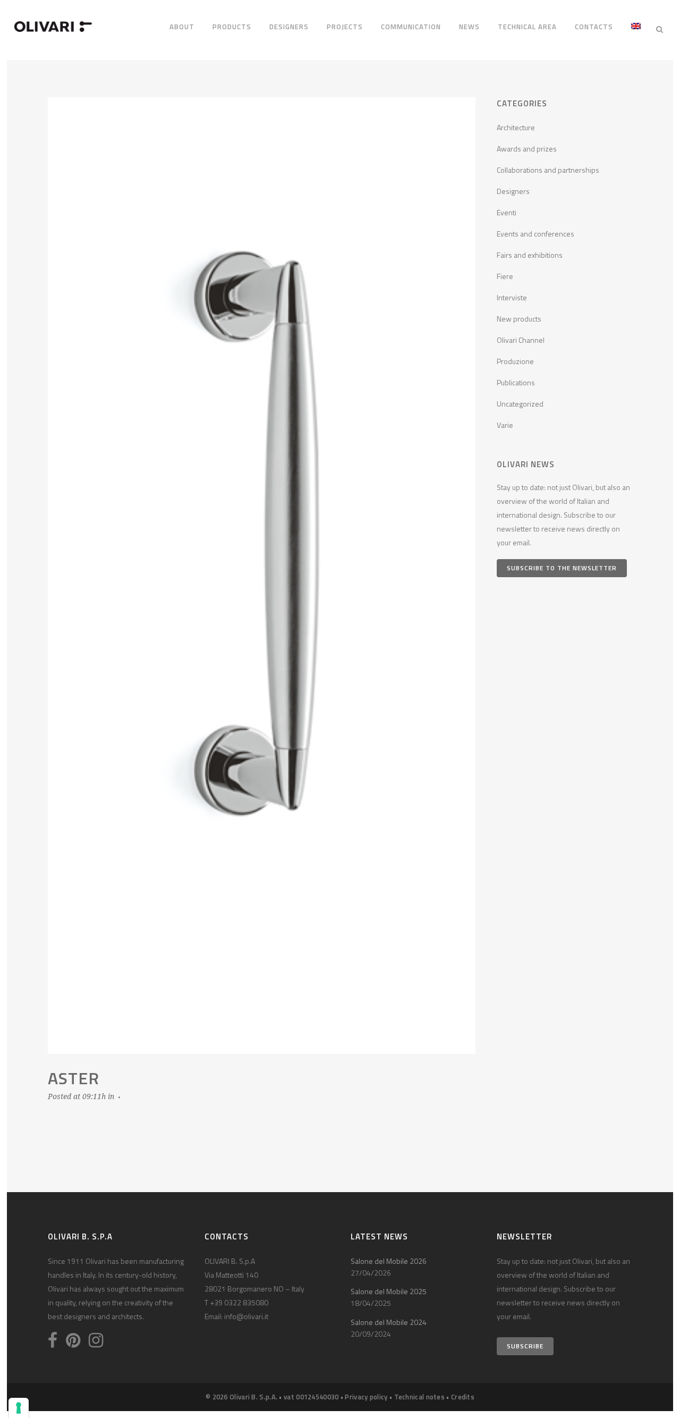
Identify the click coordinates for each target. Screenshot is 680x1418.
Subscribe (525, 1346)
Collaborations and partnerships (548, 169)
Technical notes (419, 1396)
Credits (462, 1396)
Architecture (516, 127)
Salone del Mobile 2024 (389, 1322)
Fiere (505, 276)
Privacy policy (366, 1396)
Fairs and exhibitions (530, 254)
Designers (513, 191)
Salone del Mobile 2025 (389, 1291)
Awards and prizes (527, 148)
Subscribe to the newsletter (562, 568)
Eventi (506, 212)
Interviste (512, 297)
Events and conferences (535, 233)
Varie (505, 425)
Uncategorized (520, 403)
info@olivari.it (246, 1316)
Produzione (515, 361)
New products (519, 318)
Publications (516, 382)
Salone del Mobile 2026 (389, 1261)
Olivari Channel (521, 339)
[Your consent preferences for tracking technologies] (18, 1408)
